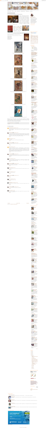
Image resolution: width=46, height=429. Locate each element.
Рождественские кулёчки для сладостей (35, 96)
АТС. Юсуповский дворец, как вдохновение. (34, 363)
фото (36, 36)
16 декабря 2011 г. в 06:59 (16, 163)
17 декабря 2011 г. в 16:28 (15, 182)
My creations (32, 270)
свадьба (33, 40)
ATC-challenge (32, 46)
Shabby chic (32, 95)
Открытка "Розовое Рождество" (35, 359)
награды (34, 38)
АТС (37, 36)
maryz (9, 158)
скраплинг (37, 42)
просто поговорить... (36, 319)
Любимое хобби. (33, 258)
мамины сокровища (36, 41)
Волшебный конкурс (13, 406)
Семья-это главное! (35, 343)
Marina (9, 138)
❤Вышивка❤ (35, 325)
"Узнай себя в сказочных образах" (17, 27)
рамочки (36, 38)
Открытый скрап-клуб (33, 153)
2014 (31, 352)
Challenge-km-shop (33, 166)
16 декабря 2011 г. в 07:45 (16, 175)
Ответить (10, 130)
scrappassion (32, 206)
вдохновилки (32, 41)
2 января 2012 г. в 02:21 (12, 190)
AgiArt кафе (32, 242)
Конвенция (31, 38)
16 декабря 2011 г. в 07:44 (12, 171)
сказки (35, 42)
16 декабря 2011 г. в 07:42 (12, 167)
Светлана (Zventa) (11, 132)
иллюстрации (34, 37)
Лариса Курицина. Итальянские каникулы (35, 199)
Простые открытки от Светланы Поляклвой (35, 161)
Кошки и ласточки (13, 396)
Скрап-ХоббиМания (33, 224)
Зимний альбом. (35, 277)
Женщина (37, 40)
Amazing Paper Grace (33, 253)
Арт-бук (34, 40)
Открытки (32, 35)
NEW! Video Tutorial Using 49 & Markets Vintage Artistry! (35, 309)
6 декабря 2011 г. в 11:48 (13, 138)
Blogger (25, 427)
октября (32, 367)
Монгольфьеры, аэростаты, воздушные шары (35, 250)
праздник (31, 40)
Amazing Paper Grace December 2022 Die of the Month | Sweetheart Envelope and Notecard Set (34, 254)
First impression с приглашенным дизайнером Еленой (35, 83)
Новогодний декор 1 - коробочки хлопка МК (35, 154)
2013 (31, 353)
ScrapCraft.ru (32, 191)
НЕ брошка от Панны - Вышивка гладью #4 (35, 271)
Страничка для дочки (34, 364)
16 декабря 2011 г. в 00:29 (12, 158)
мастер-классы (32, 36)
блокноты (34, 36)
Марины (24, 91)
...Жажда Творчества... (33, 128)
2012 (31, 354)
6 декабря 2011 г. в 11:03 (16, 132)
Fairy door (35, 237)
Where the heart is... (33, 295)
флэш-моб (32, 37)
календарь (34, 41)
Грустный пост (32, 65)
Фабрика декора (33, 147)
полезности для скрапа (33, 42)
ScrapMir (32, 69)
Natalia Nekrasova (11, 182)
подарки (37, 37)
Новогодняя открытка (34, 358)
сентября (33, 368)
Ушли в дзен (35, 59)
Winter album (35, 314)
